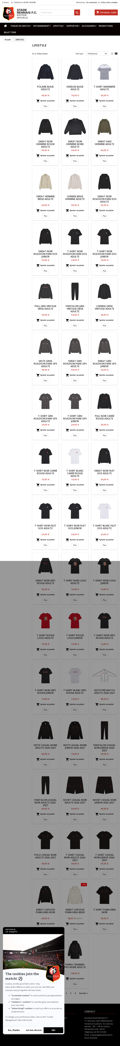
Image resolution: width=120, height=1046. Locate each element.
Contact (5, 2)
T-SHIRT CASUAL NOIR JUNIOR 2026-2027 (104, 857)
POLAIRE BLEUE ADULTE (45, 88)
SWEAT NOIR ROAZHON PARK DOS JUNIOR (45, 254)
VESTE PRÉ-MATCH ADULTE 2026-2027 (104, 692)
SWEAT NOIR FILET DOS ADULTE (104, 472)
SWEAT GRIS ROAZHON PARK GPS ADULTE (75, 363)
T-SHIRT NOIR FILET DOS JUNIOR (75, 527)
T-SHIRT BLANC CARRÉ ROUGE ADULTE (75, 473)
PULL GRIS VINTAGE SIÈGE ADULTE (45, 307)
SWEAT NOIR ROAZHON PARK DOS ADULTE (104, 199)
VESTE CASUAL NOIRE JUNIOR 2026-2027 (75, 746)
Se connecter (91, 2)
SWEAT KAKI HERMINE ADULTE (104, 143)
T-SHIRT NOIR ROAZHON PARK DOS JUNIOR (104, 254)
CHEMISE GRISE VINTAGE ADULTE (104, 307)
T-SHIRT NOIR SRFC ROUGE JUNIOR (45, 692)
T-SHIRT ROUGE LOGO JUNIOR (75, 637)
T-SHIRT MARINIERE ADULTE (104, 88)
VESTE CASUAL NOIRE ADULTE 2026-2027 (45, 746)
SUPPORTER (72, 25)
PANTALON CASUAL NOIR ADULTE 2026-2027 (45, 802)
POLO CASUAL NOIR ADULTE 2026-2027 (45, 856)
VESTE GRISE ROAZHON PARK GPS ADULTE (45, 363)
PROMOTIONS (106, 25)
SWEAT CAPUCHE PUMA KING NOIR (45, 911)
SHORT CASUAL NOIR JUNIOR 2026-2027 (104, 801)
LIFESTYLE (58, 25)
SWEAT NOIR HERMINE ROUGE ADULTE (45, 144)
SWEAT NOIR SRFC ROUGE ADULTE (45, 582)
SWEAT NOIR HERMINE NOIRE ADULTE (75, 144)
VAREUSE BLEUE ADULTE (74, 88)
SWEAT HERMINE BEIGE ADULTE (45, 198)
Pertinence (98, 54)
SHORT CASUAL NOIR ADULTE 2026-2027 (75, 801)
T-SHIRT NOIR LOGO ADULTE (75, 582)
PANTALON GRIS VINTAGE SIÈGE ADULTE (75, 308)
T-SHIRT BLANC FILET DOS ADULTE (104, 527)
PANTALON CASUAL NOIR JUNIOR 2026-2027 (104, 748)
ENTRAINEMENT (41, 25)
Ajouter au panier (45, 101)
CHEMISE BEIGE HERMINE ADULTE (75, 198)
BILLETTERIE (10, 32)
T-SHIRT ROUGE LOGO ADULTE (45, 637)
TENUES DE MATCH (20, 25)
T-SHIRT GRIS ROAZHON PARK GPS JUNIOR (75, 418)
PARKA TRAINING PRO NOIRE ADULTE (75, 966)
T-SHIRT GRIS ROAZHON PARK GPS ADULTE (45, 418)
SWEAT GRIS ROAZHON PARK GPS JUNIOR (104, 363)
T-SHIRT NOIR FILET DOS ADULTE (45, 527)
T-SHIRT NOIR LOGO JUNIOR (104, 582)
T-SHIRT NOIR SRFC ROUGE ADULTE (104, 637)
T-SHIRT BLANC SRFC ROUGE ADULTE (75, 692)
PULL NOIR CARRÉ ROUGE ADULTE (104, 417)
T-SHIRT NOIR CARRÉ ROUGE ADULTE (45, 472)
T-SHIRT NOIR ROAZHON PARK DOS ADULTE (75, 254)
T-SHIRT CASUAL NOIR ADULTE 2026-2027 (75, 857)
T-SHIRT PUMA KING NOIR (104, 911)
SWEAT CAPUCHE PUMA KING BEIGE (75, 911)
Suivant (84, 993)
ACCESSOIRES (88, 25)
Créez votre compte (109, 2)
